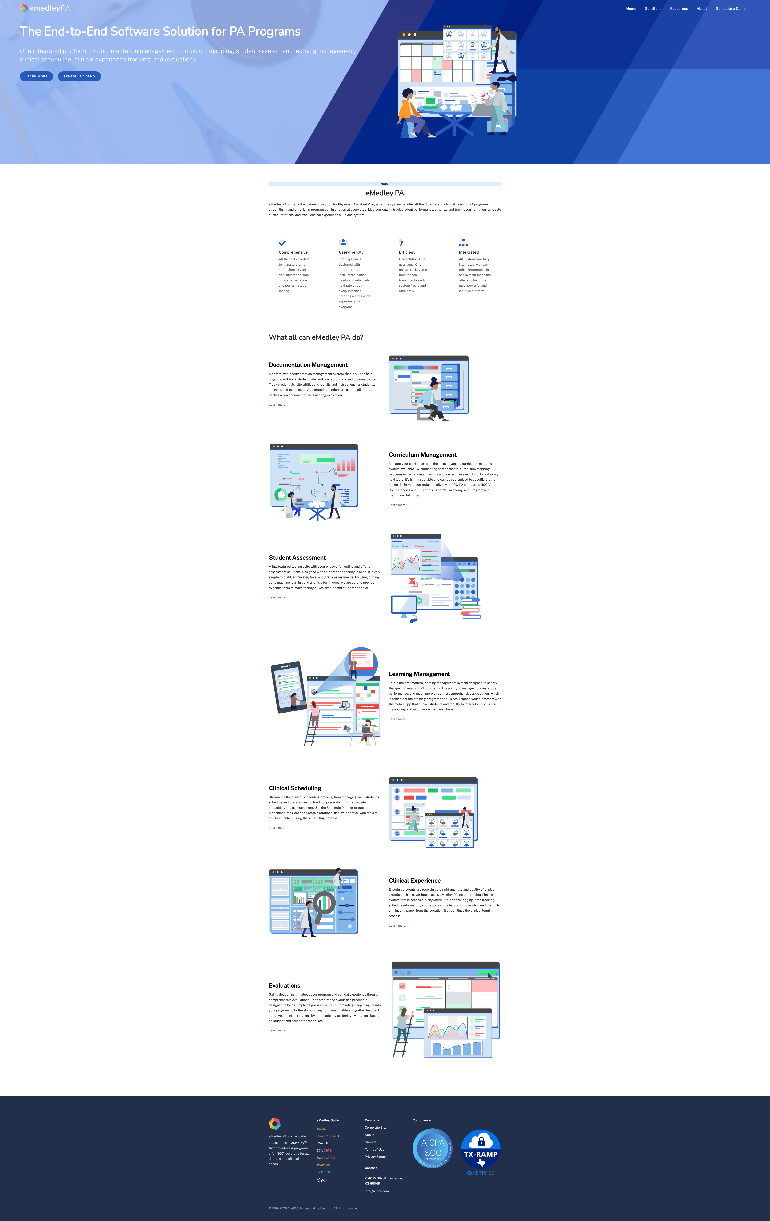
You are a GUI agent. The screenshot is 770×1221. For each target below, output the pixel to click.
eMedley (297, 1143)
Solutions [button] (653, 8)
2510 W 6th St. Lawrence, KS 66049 (384, 1180)
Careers (370, 1142)
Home (631, 8)
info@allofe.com (377, 1191)
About (702, 8)
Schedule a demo (79, 76)
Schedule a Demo (731, 8)
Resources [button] (679, 8)
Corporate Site (376, 1127)
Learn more (37, 76)
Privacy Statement (378, 1157)
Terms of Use (374, 1149)
